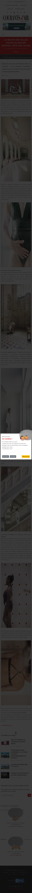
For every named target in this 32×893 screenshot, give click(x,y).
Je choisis (13, 456)
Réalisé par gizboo (16, 452)
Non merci (5, 456)
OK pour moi (25, 456)
